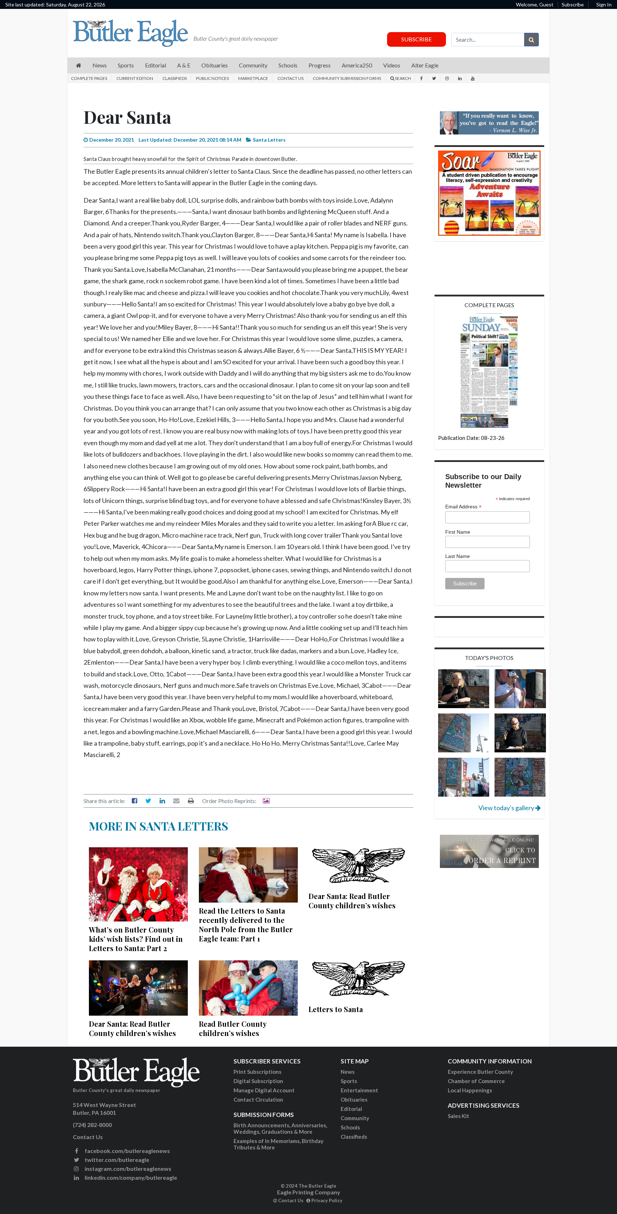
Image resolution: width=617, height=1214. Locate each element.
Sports (349, 1081)
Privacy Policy (326, 1200)
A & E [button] (183, 65)
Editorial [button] (155, 65)
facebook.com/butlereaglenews (127, 1150)
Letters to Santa (335, 1009)
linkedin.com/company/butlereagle (130, 1177)
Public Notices (212, 78)
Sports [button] (126, 65)
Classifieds (174, 78)
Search (402, 78)
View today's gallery (506, 808)
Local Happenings (470, 1090)
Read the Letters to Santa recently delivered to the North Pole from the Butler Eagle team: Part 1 (246, 924)
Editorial (351, 1109)
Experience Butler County (480, 1071)
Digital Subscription (258, 1081)
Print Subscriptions (257, 1071)
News (348, 1071)
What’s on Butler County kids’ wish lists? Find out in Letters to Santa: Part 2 (136, 939)
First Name (457, 532)
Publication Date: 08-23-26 (471, 438)
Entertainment (359, 1090)
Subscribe (573, 4)
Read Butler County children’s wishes (232, 1028)
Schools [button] (288, 65)
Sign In (604, 4)
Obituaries (354, 1099)
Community (355, 1118)
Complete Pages (89, 78)
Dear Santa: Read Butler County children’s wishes (352, 900)
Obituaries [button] (214, 65)
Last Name (457, 556)
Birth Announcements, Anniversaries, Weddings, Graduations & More (280, 1128)
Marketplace (253, 78)
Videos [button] (391, 65)
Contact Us (290, 78)
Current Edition (134, 78)
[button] (78, 65)
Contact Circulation (258, 1099)
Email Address (463, 506)
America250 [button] (357, 65)
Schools (350, 1127)
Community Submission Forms (347, 78)
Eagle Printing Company (308, 1192)
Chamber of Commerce (476, 1081)
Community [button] (253, 65)
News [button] (99, 65)
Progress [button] (319, 65)
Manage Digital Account (264, 1090)
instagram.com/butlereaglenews (127, 1168)
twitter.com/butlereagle (116, 1159)
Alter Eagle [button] (424, 65)
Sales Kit (458, 1116)
